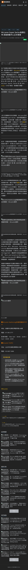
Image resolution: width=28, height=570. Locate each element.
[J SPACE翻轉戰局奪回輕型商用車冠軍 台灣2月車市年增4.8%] (5, 498)
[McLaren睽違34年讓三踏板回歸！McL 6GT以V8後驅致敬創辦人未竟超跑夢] (7, 395)
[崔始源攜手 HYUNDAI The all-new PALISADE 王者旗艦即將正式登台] (5, 540)
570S (13, 29)
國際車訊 (15, 5)
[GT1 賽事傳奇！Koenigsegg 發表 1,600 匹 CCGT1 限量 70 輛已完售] (5, 437)
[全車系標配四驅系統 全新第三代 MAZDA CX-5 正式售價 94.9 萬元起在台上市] (5, 520)
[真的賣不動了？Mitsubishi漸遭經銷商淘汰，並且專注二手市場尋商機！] (5, 471)
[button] (26, 2)
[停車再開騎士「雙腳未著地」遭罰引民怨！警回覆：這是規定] (5, 505)
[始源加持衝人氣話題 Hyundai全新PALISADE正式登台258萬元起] (5, 533)
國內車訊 (3, 5)
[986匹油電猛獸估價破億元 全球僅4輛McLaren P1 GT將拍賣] (7, 408)
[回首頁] (7, 2)
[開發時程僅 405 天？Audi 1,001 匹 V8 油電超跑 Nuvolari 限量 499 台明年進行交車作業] (5, 451)
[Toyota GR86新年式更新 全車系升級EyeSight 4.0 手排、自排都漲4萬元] (5, 527)
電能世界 (20, 5)
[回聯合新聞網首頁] (3, 2)
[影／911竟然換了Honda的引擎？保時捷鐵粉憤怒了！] (5, 478)
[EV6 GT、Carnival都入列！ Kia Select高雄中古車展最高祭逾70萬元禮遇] (5, 554)
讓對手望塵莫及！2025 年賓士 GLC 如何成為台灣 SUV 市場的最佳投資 (18, 484)
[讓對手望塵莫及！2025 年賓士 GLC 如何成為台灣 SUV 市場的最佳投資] (5, 485)
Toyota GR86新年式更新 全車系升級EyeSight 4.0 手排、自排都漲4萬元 (15, 365)
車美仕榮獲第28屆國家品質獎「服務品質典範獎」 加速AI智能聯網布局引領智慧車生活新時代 (14, 370)
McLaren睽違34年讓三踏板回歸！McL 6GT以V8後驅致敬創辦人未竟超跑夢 (18, 394)
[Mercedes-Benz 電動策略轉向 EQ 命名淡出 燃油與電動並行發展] (5, 492)
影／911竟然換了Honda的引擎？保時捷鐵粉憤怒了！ (18, 477)
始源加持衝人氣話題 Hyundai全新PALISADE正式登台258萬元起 (14, 360)
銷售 (18, 29)
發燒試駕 (9, 5)
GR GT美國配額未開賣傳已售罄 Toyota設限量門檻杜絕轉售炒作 (18, 443)
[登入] (23, 2)
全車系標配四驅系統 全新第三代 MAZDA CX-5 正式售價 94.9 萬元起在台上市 (18, 520)
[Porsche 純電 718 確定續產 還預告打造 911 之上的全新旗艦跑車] (7, 402)
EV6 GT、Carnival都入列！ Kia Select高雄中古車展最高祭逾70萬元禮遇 (14, 375)
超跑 (9, 29)
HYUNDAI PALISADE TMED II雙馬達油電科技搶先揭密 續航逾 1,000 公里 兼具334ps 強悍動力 (18, 546)
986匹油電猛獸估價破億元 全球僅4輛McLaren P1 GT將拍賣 (18, 408)
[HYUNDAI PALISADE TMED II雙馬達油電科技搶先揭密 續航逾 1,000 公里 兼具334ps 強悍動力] (5, 547)
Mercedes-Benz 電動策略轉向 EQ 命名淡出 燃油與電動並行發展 (18, 491)
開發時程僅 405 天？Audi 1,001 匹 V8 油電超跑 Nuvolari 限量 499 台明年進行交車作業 (18, 451)
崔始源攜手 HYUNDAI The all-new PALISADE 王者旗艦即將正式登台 (15, 380)
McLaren (4, 29)
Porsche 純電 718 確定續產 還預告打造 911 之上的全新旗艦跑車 (18, 401)
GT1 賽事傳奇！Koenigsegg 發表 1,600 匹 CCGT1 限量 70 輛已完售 (18, 436)
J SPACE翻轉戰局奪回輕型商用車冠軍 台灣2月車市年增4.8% (18, 498)
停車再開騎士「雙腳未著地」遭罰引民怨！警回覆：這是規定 (18, 505)
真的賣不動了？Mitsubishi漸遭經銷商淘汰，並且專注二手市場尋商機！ (18, 471)
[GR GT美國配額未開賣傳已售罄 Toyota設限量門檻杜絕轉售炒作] (5, 443)
